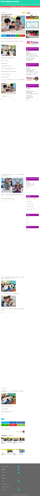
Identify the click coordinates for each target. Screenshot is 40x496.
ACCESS (27, 217)
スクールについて (8, 4)
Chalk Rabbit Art (28, 201)
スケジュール (15, 4)
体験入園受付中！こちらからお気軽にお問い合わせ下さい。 (20, 6)
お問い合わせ (22, 4)
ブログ (25, 4)
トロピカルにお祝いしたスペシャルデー (31, 210)
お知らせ (19, 4)
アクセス (38, 4)
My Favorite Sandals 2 (29, 206)
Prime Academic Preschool (10, 1)
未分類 (27, 222)
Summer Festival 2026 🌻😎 (31, 198)
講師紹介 (12, 4)
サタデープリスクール (34, 4)
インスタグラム (29, 4)
